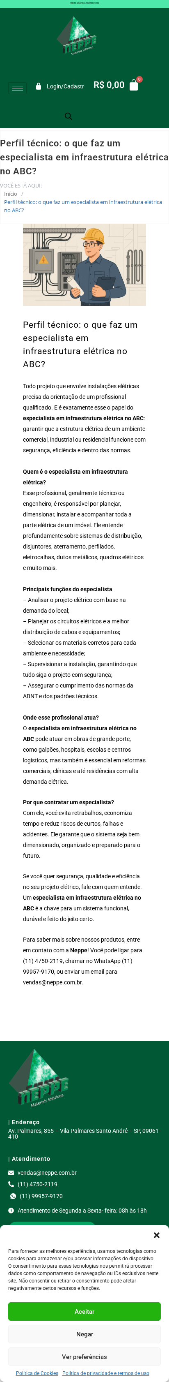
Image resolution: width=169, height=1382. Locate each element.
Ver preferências (84, 1357)
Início (10, 193)
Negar (84, 1334)
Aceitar (84, 1311)
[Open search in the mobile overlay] (68, 116)
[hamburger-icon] (17, 88)
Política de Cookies (37, 1373)
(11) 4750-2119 (43, 961)
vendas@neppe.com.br (52, 982)
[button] (157, 1235)
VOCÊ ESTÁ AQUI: (21, 185)
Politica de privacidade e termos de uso (105, 1373)
